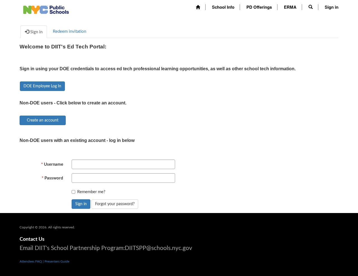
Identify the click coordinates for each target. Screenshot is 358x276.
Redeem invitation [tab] (69, 31)
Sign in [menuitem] (331, 7)
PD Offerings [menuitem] (259, 7)
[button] (310, 7)
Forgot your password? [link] (115, 204)
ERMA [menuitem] (290, 7)
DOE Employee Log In (42, 86)
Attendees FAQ (31, 261)
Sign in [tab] (36, 32)
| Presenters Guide (56, 261)
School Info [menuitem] (223, 7)
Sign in (81, 204)
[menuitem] (198, 7)
